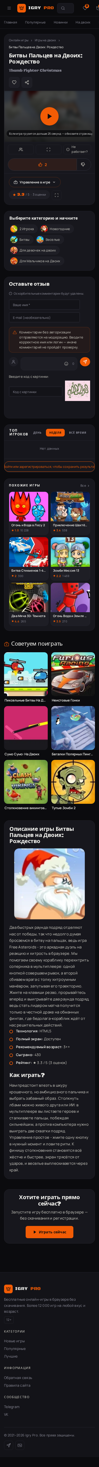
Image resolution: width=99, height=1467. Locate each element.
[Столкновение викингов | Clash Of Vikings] (26, 782)
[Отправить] (85, 361)
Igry (41, 8)
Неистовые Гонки (66, 700)
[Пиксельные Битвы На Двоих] (26, 674)
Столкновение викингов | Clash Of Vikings (26, 808)
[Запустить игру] (49, 116)
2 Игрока (27, 229)
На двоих (83, 22)
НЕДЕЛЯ (55, 433)
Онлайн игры (18, 40)
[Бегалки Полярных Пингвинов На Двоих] (73, 728)
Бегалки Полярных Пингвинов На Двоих (73, 754)
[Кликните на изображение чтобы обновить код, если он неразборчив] (77, 392)
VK (6, 1414)
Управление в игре (35, 182)
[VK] (19, 1445)
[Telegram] (8, 1445)
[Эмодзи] (66, 364)
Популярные (35, 22)
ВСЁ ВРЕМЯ (77, 433)
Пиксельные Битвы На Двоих (26, 700)
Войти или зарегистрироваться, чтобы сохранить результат (49, 466)
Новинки (61, 22)
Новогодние (60, 229)
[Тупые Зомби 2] (73, 782)
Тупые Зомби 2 (64, 808)
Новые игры (14, 1340)
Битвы (25, 239)
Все (83, 485)
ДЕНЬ (37, 433)
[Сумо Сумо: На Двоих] (26, 728)
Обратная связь (18, 1377)
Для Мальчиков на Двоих (40, 261)
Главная (10, 22)
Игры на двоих (45, 40)
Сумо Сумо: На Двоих (22, 754)
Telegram (12, 1406)
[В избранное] (14, 82)
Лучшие (11, 1356)
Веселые (53, 239)
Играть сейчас (52, 1232)
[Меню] (9, 8)
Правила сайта (17, 1385)
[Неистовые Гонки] (73, 674)
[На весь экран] (49, 149)
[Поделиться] (27, 82)
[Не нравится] (84, 164)
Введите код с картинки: (29, 376)
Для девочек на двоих (38, 250)
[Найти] (63, 8)
